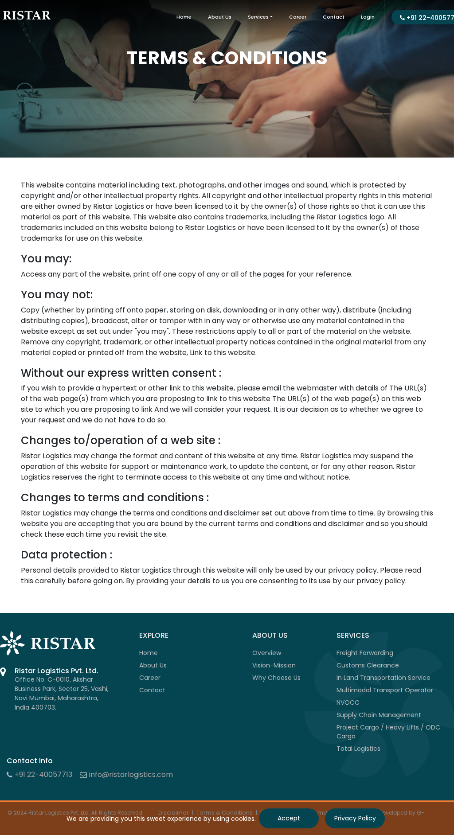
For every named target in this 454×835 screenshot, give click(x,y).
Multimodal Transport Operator (385, 690)
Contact (333, 16)
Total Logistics (358, 748)
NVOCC (348, 702)
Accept (289, 818)
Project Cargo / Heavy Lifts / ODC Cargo (388, 732)
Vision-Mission (274, 665)
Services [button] (258, 16)
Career (297, 16)
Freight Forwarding (365, 652)
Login (368, 16)
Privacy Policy (355, 818)
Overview (266, 652)
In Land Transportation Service (384, 677)
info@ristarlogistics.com (131, 774)
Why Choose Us (276, 677)
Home (184, 16)
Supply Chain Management (379, 714)
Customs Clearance (368, 665)
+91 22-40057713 (43, 774)
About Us (219, 16)
